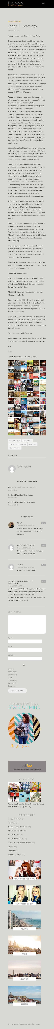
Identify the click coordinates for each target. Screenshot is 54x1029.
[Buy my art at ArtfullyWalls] (24, 801)
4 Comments (12, 455)
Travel (10, 847)
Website (11, 655)
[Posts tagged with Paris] (24, 955)
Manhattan (27, 440)
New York (32, 444)
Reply (43, 523)
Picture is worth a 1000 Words (19, 843)
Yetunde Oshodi (26, 545)
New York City (14, 21)
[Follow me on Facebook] (24, 755)
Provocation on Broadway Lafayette (22, 488)
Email (10, 647)
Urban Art (11, 851)
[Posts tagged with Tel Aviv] (24, 930)
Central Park (14, 440)
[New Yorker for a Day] (24, 880)
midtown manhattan (17, 444)
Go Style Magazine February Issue (21, 502)
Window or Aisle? (14, 855)
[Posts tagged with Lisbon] (24, 1005)
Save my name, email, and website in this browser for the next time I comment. (13, 677)
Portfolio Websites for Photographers (27, 770)
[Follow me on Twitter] (26, 755)
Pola (19, 523)
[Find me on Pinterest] (29, 755)
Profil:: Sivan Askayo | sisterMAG (20, 582)
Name (10, 638)
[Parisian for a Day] (24, 905)
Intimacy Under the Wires (17, 827)
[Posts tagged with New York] (24, 980)
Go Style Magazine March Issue (20, 495)
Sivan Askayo (24, 466)
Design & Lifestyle (14, 819)
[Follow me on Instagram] (28, 755)
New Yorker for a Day (16, 839)
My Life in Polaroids (15, 831)
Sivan (20, 565)
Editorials (11, 823)
